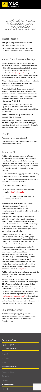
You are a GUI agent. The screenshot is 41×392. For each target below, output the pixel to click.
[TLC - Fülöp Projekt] (10, 6)
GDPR (4, 362)
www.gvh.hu (22, 269)
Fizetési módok (8, 372)
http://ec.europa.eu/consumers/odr (14, 296)
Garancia (5, 376)
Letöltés (5, 380)
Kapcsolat (6, 358)
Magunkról (6, 354)
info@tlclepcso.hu (18, 73)
